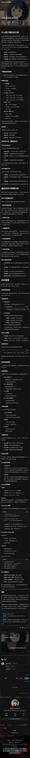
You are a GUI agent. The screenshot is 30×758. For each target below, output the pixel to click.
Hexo (12, 742)
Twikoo (25, 693)
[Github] (15, 722)
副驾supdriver (10, 613)
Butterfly (19, 742)
